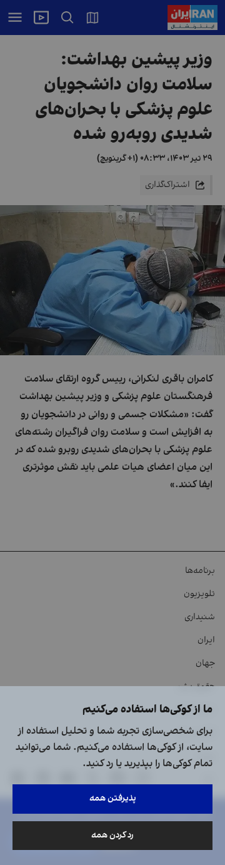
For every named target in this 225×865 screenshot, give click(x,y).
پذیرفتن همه (112, 798)
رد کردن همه (112, 835)
